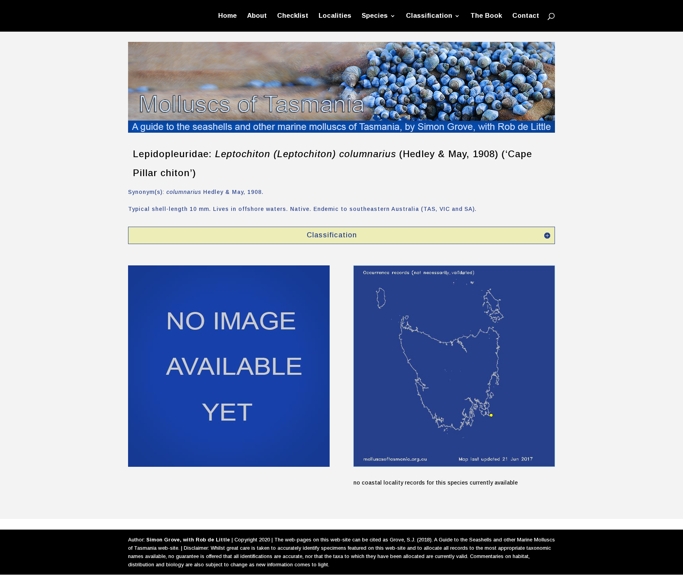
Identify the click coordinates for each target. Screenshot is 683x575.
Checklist (292, 16)
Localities (335, 16)
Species (375, 16)
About (257, 16)
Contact (525, 16)
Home (227, 16)
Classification (429, 16)
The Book (486, 16)
